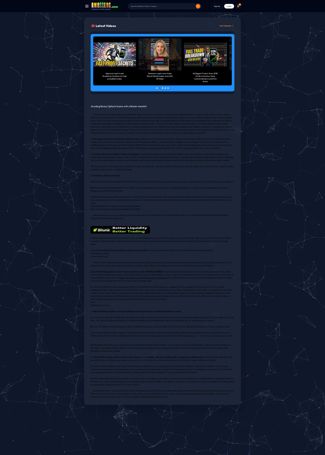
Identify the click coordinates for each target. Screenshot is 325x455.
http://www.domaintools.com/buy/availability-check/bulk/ (115, 209)
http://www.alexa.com (100, 305)
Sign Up (217, 6)
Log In (229, 6)
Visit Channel (225, 26)
